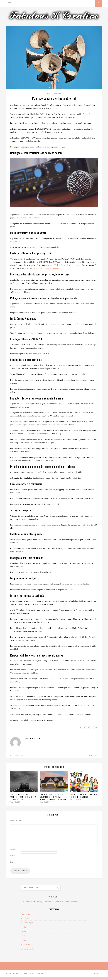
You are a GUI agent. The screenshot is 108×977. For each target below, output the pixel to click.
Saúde (23, 940)
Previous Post (17, 755)
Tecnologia (25, 944)
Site (11, 862)
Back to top (94, 973)
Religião (24, 936)
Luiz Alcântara (26, 901)
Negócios (24, 931)
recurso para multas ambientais (46, 268)
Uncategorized (54, 94)
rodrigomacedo (33, 738)
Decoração (25, 914)
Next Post (92, 755)
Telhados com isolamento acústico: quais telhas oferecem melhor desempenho (53, 797)
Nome (13, 849)
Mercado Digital (27, 923)
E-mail (13, 856)
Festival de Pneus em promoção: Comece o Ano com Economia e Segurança (23, 797)
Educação (25, 918)
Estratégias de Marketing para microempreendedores (57, 901)
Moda (23, 927)
